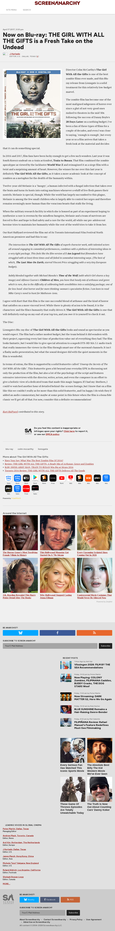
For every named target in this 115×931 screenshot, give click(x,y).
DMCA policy (52, 434)
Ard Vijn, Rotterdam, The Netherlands (21, 842)
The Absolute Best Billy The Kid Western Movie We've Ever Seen (98, 769)
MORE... (6, 884)
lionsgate (43, 449)
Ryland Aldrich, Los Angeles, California (21, 870)
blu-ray (9, 449)
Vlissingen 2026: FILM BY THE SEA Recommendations (92, 666)
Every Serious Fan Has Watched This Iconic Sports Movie (72, 768)
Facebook (50, 899)
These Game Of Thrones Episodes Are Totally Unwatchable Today (72, 808)
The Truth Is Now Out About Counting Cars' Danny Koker (99, 807)
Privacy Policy (76, 920)
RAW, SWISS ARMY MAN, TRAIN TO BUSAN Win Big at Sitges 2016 (39, 467)
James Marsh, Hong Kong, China (18, 856)
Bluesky (31, 899)
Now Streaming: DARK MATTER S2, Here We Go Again (93, 698)
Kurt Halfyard (10, 411)
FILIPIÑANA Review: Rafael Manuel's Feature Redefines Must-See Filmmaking (91, 725)
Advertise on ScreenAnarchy (36, 922)
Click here (69, 431)
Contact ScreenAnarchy (55, 920)
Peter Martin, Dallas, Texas (16, 829)
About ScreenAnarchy (30, 920)
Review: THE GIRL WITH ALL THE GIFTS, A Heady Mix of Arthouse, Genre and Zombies (49, 463)
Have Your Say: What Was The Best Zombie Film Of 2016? (34, 460)
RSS (72, 899)
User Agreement (94, 920)
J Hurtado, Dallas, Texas (14, 849)
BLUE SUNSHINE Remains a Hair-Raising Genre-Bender (91, 711)
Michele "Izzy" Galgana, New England (21, 863)
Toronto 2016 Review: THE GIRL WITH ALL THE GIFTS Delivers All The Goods (45, 470)
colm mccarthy (26, 449)
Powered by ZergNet (104, 602)
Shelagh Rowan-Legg (13, 877)
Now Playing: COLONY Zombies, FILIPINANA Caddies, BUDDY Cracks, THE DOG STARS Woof (93, 682)
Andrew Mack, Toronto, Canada (18, 835)
